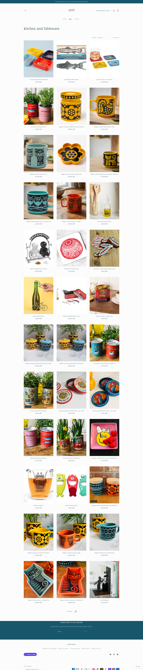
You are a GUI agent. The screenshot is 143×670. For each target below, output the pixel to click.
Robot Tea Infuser (38, 505)
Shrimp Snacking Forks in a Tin (71, 316)
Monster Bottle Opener (71, 505)
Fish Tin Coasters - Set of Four (104, 79)
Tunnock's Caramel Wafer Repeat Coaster (104, 268)
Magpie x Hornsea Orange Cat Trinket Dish (71, 600)
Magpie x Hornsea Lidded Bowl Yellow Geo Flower (39, 363)
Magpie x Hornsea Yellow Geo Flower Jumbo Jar (71, 126)
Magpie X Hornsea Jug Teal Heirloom (104, 552)
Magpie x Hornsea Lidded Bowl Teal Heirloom (71, 363)
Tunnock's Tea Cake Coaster (71, 268)
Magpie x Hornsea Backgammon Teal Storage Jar (104, 505)
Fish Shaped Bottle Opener (71, 79)
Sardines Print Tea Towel (104, 647)
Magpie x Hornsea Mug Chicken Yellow (104, 126)
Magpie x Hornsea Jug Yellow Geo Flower (38, 552)
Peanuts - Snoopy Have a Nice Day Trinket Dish (104, 458)
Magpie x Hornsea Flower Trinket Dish (71, 174)
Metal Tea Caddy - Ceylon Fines (104, 316)
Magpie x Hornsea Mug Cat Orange (71, 221)
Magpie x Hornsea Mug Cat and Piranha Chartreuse (104, 174)
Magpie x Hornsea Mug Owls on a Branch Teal (38, 221)
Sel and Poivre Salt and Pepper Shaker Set (104, 363)
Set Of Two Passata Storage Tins (71, 458)
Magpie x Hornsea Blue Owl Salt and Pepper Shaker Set (71, 647)
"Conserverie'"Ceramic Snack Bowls (38, 79)
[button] (26, 11)
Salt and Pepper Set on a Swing (38, 268)
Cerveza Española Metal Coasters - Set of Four (104, 410)
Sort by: (94, 37)
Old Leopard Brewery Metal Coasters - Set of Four (71, 410)
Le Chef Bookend (104, 600)
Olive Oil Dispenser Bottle (104, 221)
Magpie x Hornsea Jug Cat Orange (72, 552)
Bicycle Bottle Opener (38, 316)
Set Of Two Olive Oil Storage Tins (38, 410)
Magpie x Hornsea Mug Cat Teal (38, 174)
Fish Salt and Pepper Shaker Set (38, 458)
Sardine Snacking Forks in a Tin (38, 647)
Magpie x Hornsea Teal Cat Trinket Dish (38, 600)
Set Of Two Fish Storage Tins (38, 126)
